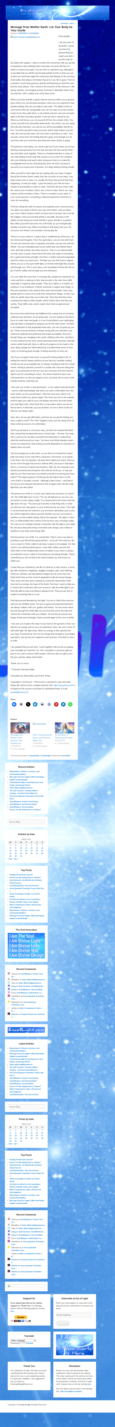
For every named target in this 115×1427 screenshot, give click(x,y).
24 (21, 853)
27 (37, 853)
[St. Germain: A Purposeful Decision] (64, 727)
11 (26, 848)
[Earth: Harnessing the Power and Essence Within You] (42, 727)
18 (26, 851)
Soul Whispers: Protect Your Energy (24, 802)
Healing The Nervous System (21, 875)
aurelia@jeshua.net (19, 692)
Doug (13, 986)
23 (16, 853)
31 (21, 856)
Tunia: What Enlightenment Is (21, 788)
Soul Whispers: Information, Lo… (30, 993)
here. (13, 1311)
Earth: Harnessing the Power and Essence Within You (42, 738)
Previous (63, 23)
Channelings (34, 756)
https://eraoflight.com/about (71, 1391)
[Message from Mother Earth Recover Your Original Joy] (20, 727)
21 (42, 851)
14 (42, 848)
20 (37, 851)
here (89, 1384)
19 (32, 851)
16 (16, 851)
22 (10, 853)
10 (21, 848)
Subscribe (63, 1323)
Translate (29, 1343)
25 (26, 853)
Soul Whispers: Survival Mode (21, 807)
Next (73, 23)
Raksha (14, 1014)
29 (10, 856)
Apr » (16, 859)
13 (37, 848)
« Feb (10, 859)
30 (16, 856)
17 (21, 851)
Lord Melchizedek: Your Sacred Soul (24, 886)
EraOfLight (34, 33)
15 (10, 851)
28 (42, 853)
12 (32, 848)
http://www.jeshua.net (63, 685)
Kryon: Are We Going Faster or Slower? (25, 810)
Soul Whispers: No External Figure (23, 804)
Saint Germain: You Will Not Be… (32, 986)
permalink (66, 756)
